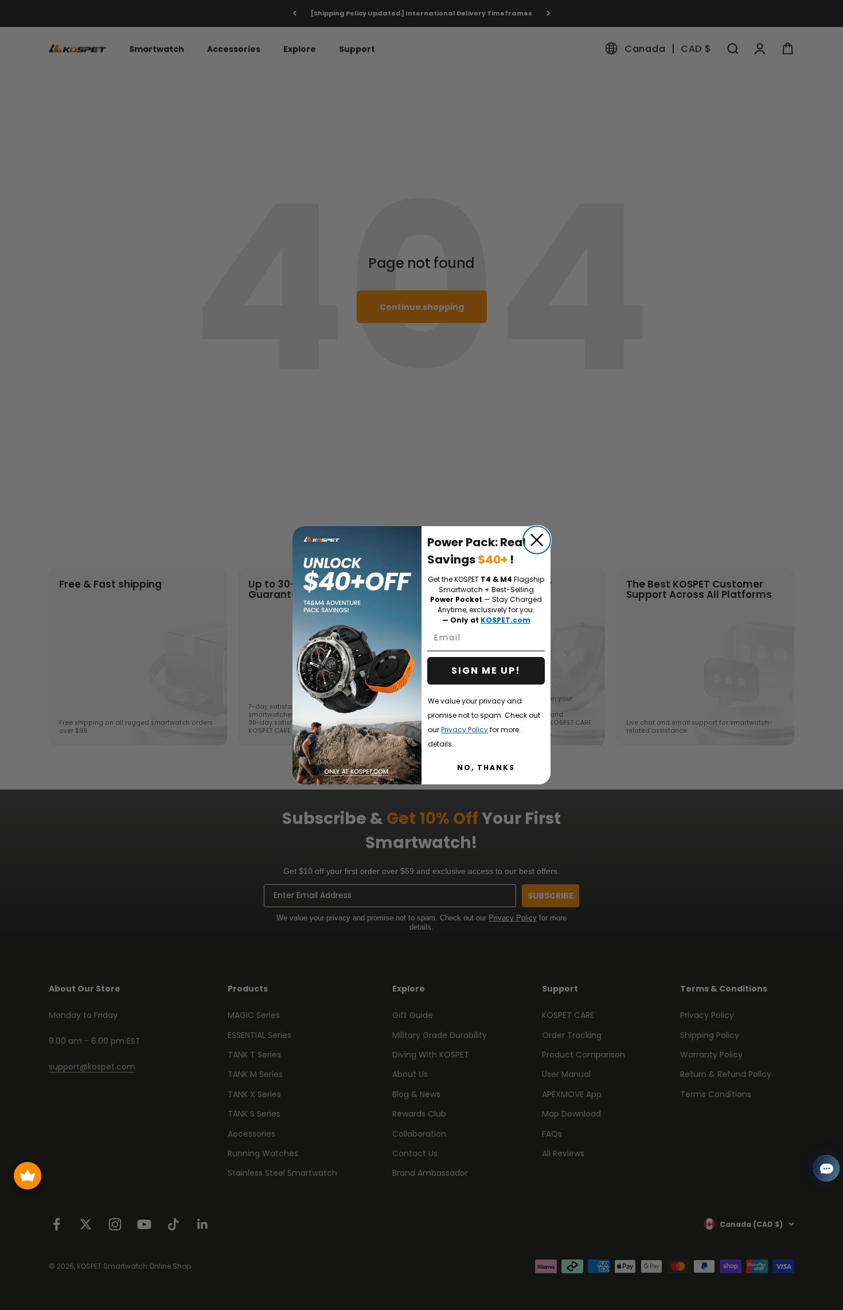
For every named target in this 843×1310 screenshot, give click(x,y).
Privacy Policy (464, 729)
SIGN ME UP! (486, 670)
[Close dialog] (537, 540)
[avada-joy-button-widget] (27, 1176)
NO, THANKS (486, 767)
